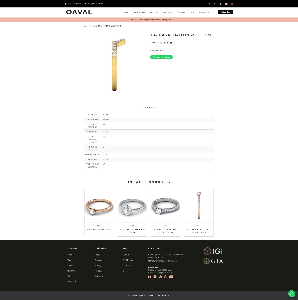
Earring (98, 266)
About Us (166, 12)
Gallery (70, 266)
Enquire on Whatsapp (163, 57)
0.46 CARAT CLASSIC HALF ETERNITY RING (166, 230)
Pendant (98, 260)
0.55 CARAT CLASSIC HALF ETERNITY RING (199, 230)
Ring (90, 26)
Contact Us (204, 12)
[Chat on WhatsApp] (291, 293)
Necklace (99, 271)
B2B (193, 12)
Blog (125, 271)
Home (125, 12)
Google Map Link (155, 267)
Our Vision (127, 255)
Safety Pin (99, 276)
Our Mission (128, 260)
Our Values (127, 266)
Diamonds (182, 12)
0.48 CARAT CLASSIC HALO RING (132, 230)
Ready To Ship (138, 12)
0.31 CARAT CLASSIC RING (99, 229)
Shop (151, 12)
